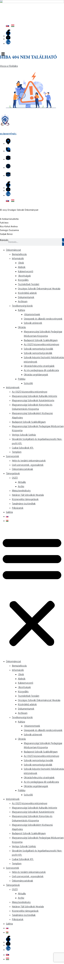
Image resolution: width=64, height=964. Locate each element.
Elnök (21, 263)
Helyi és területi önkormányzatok (29, 461)
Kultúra (21, 310)
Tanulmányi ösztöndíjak (24, 504)
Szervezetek (12, 456)
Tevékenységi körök (22, 306)
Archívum (22, 302)
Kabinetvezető (25, 272)
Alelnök (21, 267)
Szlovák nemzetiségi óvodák (38, 349)
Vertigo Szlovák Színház (24, 435)
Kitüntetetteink (32, 315)
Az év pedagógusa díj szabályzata (41, 370)
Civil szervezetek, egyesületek (27, 465)
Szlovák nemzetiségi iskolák (38, 353)
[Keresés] (63, 242)
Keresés (4, 240)
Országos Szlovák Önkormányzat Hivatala (39, 289)
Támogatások (13, 474)
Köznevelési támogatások (25, 499)
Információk (18, 259)
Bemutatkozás (19, 254)
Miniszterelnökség (21, 491)
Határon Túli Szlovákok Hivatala (28, 495)
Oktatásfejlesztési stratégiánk (39, 366)
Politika (21, 379)
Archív (21, 486)
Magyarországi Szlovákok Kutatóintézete (33, 401)
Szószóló (28, 383)
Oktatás (22, 327)
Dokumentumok (26, 297)
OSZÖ (15, 478)
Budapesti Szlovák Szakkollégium (41, 340)
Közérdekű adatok (27, 293)
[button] (32, 54)
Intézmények (12, 388)
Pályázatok (17, 508)
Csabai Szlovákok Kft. (23, 448)
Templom (16, 452)
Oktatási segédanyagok (36, 375)
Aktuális (22, 482)
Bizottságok (24, 276)
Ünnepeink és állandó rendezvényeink (43, 319)
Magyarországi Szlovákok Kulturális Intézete (34, 396)
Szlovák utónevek (33, 323)
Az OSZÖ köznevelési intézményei (41, 345)
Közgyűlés (23, 280)
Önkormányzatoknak (22, 469)
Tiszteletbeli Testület (28, 284)
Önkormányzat (13, 250)
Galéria (9, 512)
